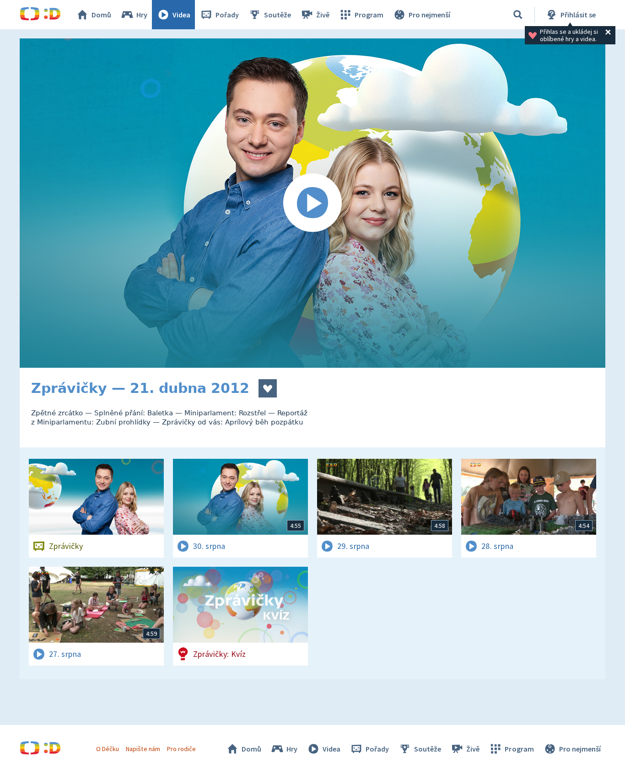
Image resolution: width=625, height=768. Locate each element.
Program (369, 14)
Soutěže (277, 14)
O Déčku (107, 749)
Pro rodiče (181, 749)
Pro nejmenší (429, 14)
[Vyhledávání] (517, 14)
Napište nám (143, 749)
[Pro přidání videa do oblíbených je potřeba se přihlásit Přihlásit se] (268, 388)
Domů (101, 14)
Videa (181, 14)
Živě (322, 14)
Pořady (227, 14)
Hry (141, 14)
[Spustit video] (312, 203)
